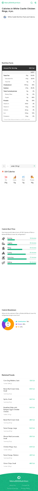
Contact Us (25, 485)
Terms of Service (12, 488)
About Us (12, 485)
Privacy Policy (25, 488)
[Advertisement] (19, 41)
